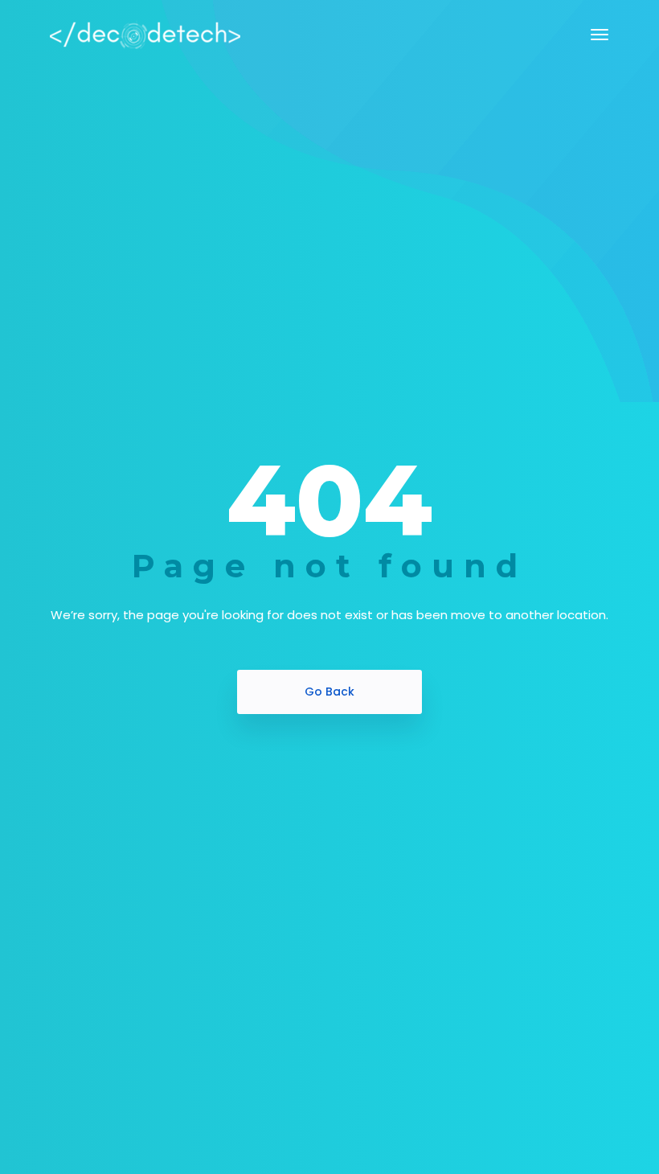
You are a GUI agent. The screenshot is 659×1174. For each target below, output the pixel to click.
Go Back (329, 691)
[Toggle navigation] (599, 34)
